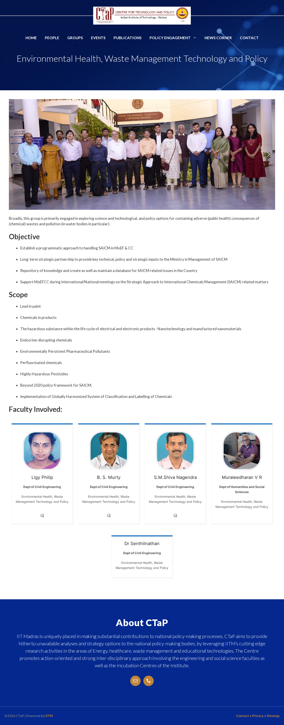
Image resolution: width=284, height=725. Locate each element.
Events (98, 37)
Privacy (258, 716)
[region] (142, 154)
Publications (128, 37)
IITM (49, 716)
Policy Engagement (170, 37)
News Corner (218, 37)
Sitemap (273, 716)
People (52, 37)
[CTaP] (142, 15)
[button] (15, 154)
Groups (75, 37)
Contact (249, 37)
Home (31, 37)
